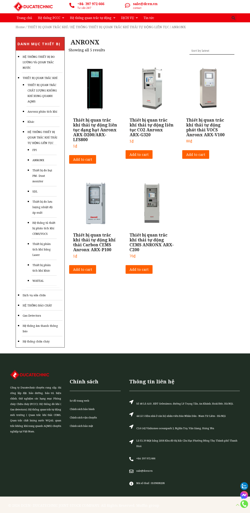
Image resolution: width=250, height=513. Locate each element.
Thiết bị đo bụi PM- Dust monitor (42, 175)
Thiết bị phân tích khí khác (41, 267)
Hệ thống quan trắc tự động (91, 18)
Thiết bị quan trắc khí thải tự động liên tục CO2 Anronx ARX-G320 (151, 127)
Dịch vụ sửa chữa (34, 295)
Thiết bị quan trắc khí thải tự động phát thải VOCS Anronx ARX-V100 (205, 127)
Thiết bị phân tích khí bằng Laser (41, 249)
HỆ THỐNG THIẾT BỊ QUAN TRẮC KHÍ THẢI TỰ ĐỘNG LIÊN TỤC (119, 27)
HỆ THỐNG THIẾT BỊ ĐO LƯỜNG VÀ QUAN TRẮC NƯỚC (39, 62)
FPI (34, 150)
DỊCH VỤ (127, 18)
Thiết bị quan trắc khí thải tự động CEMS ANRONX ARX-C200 (151, 242)
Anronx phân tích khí (42, 111)
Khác (31, 122)
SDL (35, 191)
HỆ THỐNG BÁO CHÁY (37, 305)
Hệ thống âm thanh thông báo (40, 328)
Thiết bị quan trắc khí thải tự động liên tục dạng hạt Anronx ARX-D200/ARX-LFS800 (95, 129)
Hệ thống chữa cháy (36, 341)
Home (20, 27)
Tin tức (149, 18)
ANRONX (38, 160)
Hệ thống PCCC (49, 18)
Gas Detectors (32, 315)
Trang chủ (24, 18)
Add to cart (82, 159)
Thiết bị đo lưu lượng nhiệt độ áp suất (42, 207)
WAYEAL (38, 281)
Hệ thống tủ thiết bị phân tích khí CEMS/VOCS (43, 228)
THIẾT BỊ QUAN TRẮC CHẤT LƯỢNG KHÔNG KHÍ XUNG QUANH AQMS (42, 93)
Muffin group (147, 505)
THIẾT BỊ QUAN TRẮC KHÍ (47, 27)
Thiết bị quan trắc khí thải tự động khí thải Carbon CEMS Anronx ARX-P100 (94, 242)
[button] (233, 18)
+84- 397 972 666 (90, 3)
